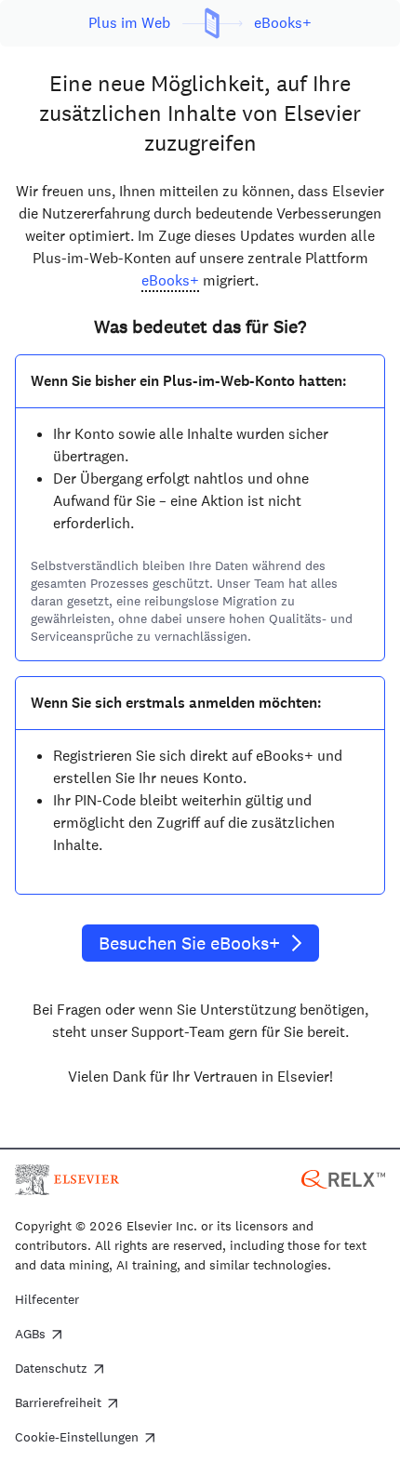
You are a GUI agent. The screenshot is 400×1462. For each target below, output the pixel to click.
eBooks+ (170, 280)
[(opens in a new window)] (343, 1178)
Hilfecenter (47, 1300)
